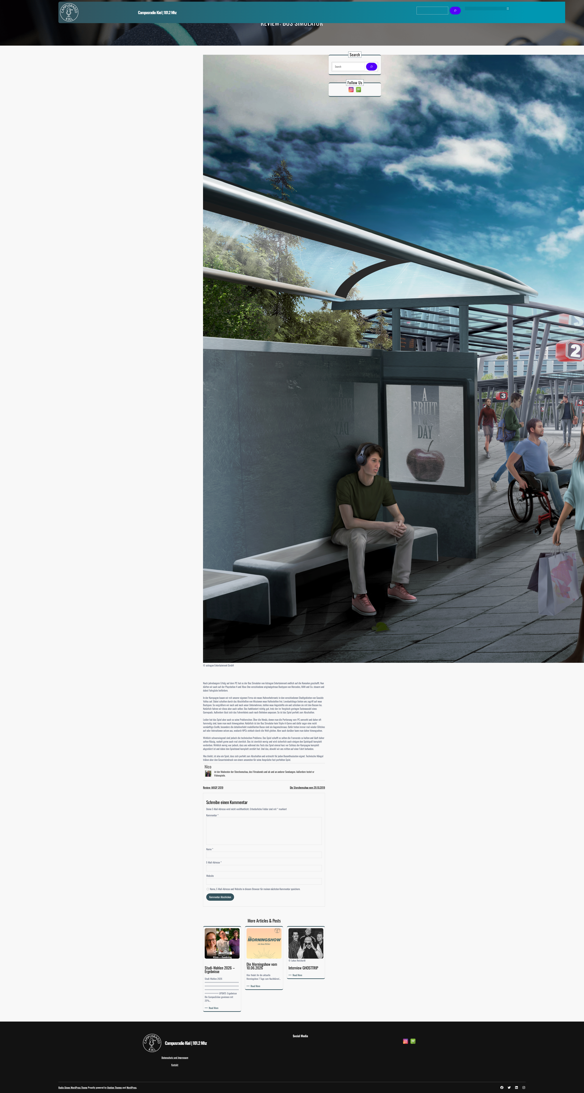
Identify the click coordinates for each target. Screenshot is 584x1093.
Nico (208, 766)
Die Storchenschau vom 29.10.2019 (307, 787)
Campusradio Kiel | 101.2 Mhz (157, 12)
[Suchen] (455, 10)
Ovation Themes (114, 1087)
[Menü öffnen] (508, 8)
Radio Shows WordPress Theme (72, 1087)
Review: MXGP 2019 (213, 787)
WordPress (131, 1087)
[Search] (371, 67)
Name (209, 849)
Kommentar (212, 815)
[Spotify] (358, 89)
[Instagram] (351, 89)
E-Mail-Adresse (214, 862)
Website (210, 876)
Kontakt (174, 1065)
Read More (214, 1008)
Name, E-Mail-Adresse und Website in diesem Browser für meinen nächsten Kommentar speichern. (255, 889)
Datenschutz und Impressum (175, 1057)
